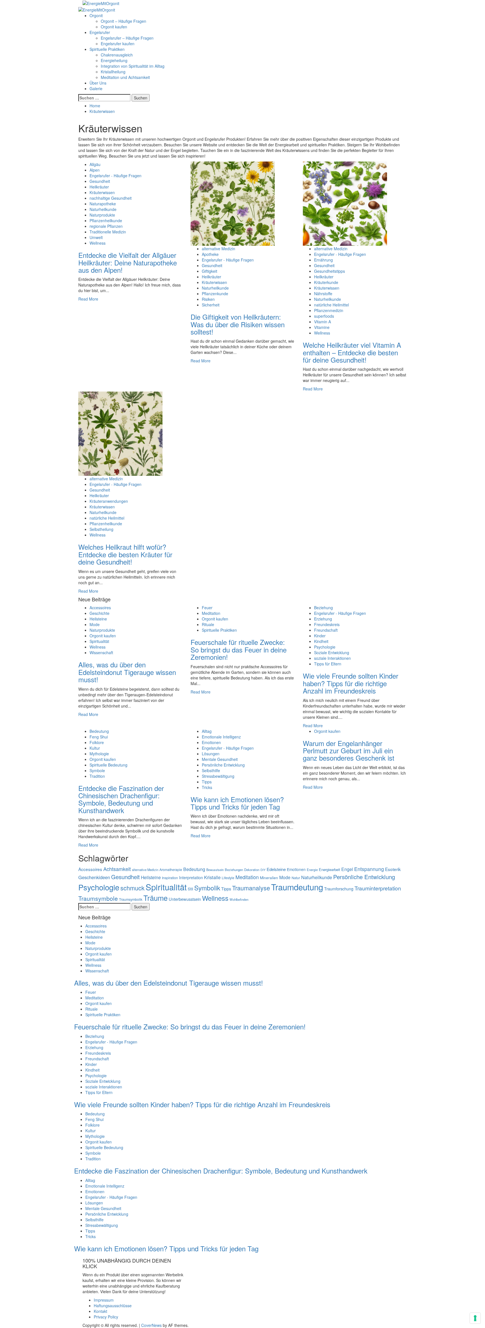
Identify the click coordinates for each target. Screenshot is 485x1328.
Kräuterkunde (326, 282)
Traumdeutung (297, 887)
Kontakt (100, 1311)
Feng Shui (99, 737)
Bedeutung (99, 731)
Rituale (208, 624)
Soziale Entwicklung (331, 652)
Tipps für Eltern (327, 664)
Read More (88, 299)
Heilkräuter (99, 187)
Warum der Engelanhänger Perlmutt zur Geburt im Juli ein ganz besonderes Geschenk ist (348, 750)
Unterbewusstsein (185, 899)
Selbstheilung (101, 529)
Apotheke (210, 254)
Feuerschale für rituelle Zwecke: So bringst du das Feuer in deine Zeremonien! (239, 649)
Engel (347, 869)
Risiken (208, 299)
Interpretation (191, 877)
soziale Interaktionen (332, 658)
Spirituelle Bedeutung (108, 765)
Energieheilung (114, 60)
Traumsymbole (98, 898)
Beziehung (323, 607)
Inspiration (170, 877)
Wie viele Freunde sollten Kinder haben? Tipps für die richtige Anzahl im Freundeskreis (350, 683)
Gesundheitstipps (329, 271)
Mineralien (269, 877)
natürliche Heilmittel (331, 305)
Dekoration (251, 869)
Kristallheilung (113, 71)
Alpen (95, 170)
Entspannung (369, 868)
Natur (296, 877)
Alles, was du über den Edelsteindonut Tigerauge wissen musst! (127, 672)
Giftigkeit (209, 271)
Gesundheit (100, 181)
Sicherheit (210, 305)
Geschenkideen (94, 877)
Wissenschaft (101, 652)
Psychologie (324, 647)
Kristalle (212, 877)
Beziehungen (234, 869)
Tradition (97, 776)
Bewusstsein (215, 869)
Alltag (207, 731)
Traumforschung (338, 889)
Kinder (320, 635)
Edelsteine (276, 869)
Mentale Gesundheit (220, 759)
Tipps (207, 781)
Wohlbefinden (239, 899)
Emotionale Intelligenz (221, 737)
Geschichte (99, 613)
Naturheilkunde (103, 209)
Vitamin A (322, 321)
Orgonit (96, 15)
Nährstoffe (323, 293)
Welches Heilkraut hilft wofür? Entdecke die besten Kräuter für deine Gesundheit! (125, 554)
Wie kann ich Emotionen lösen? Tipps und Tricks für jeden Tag (237, 802)
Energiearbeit (329, 869)
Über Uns (98, 83)
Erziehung (323, 619)
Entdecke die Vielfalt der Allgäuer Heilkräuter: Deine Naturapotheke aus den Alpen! (127, 262)
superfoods (324, 316)
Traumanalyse (251, 887)
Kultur (95, 748)
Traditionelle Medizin (108, 232)
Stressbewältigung (218, 776)
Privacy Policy (106, 1317)
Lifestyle (228, 877)
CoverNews (151, 1325)
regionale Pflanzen (106, 226)
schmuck (132, 887)
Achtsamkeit (117, 868)
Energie (312, 869)
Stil (190, 889)
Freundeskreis (327, 624)
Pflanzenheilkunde (106, 220)
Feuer (207, 607)
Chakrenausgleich (117, 55)
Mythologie (99, 753)
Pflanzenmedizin (328, 310)
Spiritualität (99, 641)
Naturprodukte (102, 215)
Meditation (211, 613)
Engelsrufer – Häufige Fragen (127, 38)
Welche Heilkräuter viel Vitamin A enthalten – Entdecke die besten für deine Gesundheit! (352, 352)
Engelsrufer (100, 32)
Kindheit (321, 641)
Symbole (97, 770)
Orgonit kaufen (114, 26)
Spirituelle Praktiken (107, 49)
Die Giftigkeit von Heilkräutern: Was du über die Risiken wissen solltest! (238, 324)
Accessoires (100, 607)
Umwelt (96, 237)
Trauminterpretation (377, 888)
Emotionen (211, 742)
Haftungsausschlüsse (113, 1305)
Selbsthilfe (211, 770)
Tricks (207, 787)
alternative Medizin (218, 248)
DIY (263, 870)
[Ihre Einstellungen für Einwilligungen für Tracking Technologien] (475, 1318)
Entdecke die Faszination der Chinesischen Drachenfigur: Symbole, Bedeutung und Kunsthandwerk (121, 799)
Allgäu (95, 164)
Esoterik (393, 869)
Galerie (96, 88)
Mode (95, 624)
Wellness (98, 243)
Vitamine (322, 327)
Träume (155, 897)
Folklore (97, 742)
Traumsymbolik (130, 899)
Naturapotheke (103, 203)
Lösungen (210, 753)
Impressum (104, 1300)
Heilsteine (98, 619)
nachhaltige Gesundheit (111, 198)
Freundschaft (326, 630)
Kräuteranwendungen (109, 501)
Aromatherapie (170, 869)
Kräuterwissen (102, 192)
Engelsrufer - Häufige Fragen (115, 175)
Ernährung (323, 260)
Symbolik (207, 887)
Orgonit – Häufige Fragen (123, 21)
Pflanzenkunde (215, 293)
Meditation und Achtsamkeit (125, 77)
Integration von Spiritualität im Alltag (132, 66)
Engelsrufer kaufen (117, 43)
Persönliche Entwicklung (223, 765)
